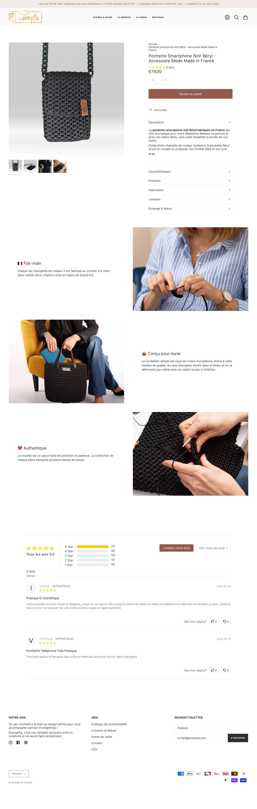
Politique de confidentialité (109, 724)
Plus (152, 154)
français (17, 774)
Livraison (154, 199)
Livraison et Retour (103, 730)
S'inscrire (238, 738)
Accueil (153, 44)
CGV (94, 749)
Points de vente (101, 736)
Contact (96, 743)
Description (156, 122)
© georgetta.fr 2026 (20, 783)
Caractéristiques (159, 171)
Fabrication (156, 190)
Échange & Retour (160, 208)
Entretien (154, 180)
